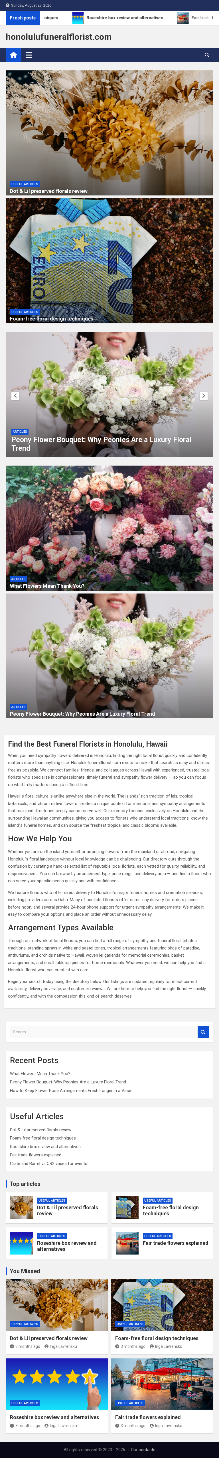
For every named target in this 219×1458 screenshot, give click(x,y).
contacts (147, 1449)
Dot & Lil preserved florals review (49, 191)
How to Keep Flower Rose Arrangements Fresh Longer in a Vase (70, 1090)
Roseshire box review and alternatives (45, 1146)
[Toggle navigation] (28, 55)
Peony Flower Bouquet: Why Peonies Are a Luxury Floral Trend (82, 714)
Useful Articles (24, 184)
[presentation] (15, 396)
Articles (20, 432)
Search (203, 1032)
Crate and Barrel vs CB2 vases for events (48, 1163)
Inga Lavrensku (63, 1346)
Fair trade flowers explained (35, 1155)
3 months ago (27, 1346)
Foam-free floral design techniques (51, 319)
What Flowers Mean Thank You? (47, 586)
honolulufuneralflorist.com (59, 37)
